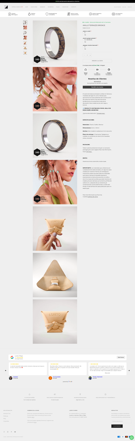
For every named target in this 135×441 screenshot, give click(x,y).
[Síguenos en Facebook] (4, 432)
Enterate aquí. (101, 113)
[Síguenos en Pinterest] (11, 432)
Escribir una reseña (97, 87)
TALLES (57, 6)
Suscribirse (117, 426)
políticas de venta (93, 196)
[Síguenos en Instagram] (7, 432)
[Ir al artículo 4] (25, 38)
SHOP (26, 6)
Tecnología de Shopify (18, 436)
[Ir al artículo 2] (25, 27)
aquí (33, 417)
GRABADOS (42, 6)
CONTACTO (73, 6)
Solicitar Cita (6, 413)
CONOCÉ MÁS (65, 6)
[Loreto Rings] (12, 357)
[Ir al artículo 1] (25, 22)
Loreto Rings (19, 356)
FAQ (4, 418)
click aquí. (89, 151)
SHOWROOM (50, 6)
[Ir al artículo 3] (25, 33)
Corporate (6, 421)
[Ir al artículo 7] (25, 53)
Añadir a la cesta (97, 60)
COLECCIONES (34, 6)
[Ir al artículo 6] (25, 48)
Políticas (5, 416)
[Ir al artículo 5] (25, 43)
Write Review (121, 357)
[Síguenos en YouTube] (15, 432)
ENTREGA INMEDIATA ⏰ (17, 6)
